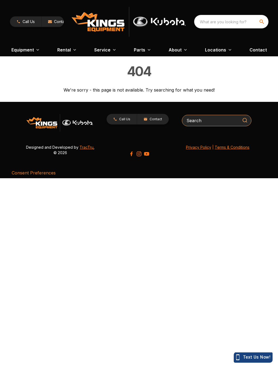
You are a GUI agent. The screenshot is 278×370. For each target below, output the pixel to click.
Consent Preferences (34, 173)
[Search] (245, 120)
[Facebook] (131, 154)
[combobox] (231, 21)
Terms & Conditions (232, 147)
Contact (258, 50)
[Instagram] (139, 154)
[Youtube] (146, 154)
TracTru (86, 147)
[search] (262, 21)
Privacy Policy (198, 147)
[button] (26, 21)
